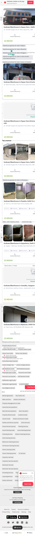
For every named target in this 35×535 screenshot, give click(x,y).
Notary (17, 476)
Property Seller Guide (24, 349)
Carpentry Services (7, 457)
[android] (12, 517)
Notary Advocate (7, 480)
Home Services (25, 422)
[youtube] (26, 522)
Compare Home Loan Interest (11, 342)
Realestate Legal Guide (9, 380)
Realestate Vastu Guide (9, 372)
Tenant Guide (6, 419)
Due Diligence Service (8, 388)
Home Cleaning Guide (8, 449)
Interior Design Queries (23, 365)
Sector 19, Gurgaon (11, 370)
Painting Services (23, 426)
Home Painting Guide (8, 430)
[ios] (23, 517)
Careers (13, 509)
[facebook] (8, 522)
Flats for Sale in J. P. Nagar (10, 265)
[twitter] (13, 522)
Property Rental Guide (8, 415)
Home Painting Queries (24, 430)
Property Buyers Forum (9, 346)
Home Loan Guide (7, 353)
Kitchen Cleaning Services (22, 434)
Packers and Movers (19, 399)
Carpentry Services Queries (10, 461)
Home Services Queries (9, 426)
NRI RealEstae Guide (8, 369)
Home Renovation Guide (9, 357)
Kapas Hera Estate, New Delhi (14, 358)
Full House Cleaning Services (10, 446)
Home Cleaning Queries (9, 453)
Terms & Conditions (23, 509)
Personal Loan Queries (8, 376)
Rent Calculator (23, 411)
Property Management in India (11, 403)
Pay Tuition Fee (20, 396)
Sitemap (23, 512)
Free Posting (17, 502)
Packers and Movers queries (10, 422)
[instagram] (17, 522)
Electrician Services (7, 465)
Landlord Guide (22, 415)
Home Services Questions (9, 407)
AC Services (22, 453)
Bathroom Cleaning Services (10, 442)
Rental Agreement (7, 396)
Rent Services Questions (9, 411)
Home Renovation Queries (10, 361)
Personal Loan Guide (25, 372)
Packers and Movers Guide (20, 419)
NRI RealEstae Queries (23, 369)
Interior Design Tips (8, 365)
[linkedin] (22, 522)
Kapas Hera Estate (11, 355)
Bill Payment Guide (23, 376)
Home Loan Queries (21, 353)
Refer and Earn (6, 399)
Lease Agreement (7, 476)
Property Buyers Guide (9, 349)
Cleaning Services (7, 434)
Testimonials (15, 512)
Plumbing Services (7, 473)
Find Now (17, 492)
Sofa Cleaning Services (8, 438)
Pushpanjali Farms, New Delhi (14, 364)
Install (30, 2)
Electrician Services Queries (10, 469)
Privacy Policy (6, 512)
